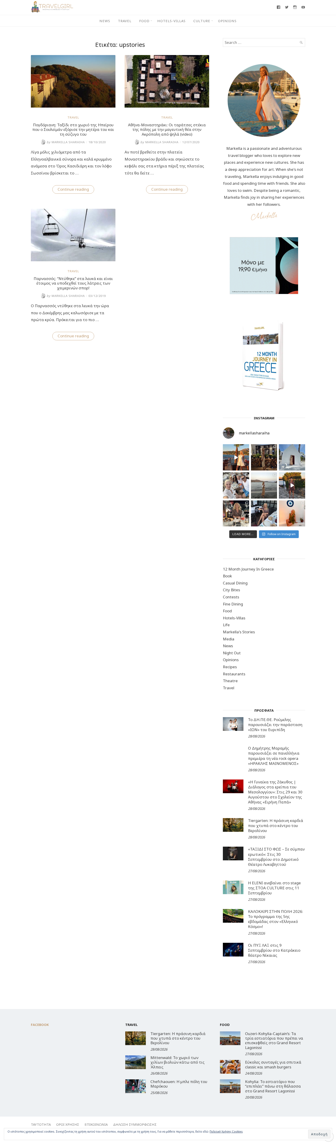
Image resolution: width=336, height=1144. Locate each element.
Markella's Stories (239, 631)
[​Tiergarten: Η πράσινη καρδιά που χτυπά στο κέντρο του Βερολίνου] (233, 825)
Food (144, 20)
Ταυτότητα (41, 1124)
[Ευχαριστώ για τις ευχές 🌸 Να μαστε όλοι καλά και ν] (264, 457)
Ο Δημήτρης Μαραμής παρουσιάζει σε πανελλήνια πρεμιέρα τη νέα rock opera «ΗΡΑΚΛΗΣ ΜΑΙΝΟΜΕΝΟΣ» (273, 755)
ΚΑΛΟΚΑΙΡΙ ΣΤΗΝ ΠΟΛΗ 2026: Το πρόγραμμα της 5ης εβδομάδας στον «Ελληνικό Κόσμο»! (275, 919)
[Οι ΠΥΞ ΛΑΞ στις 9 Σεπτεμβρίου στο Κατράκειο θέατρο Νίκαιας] (233, 949)
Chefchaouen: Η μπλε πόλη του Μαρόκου (178, 1084)
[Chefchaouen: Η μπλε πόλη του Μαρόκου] (135, 1086)
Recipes (230, 666)
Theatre (230, 680)
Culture (201, 20)
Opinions (227, 20)
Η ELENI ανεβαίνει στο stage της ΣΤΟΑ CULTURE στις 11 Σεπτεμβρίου (274, 888)
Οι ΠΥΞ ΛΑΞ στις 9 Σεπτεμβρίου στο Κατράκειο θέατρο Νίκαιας (274, 950)
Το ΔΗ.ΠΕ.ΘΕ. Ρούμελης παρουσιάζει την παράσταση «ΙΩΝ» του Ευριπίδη (275, 724)
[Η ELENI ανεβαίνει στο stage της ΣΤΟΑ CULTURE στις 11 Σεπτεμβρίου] (233, 887)
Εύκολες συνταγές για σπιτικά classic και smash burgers (273, 1064)
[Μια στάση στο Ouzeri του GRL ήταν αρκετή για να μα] (292, 485)
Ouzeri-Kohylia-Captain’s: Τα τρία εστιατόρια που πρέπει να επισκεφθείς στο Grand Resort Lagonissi (274, 1040)
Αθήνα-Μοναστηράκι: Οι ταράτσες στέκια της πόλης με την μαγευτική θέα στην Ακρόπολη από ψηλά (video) (167, 129)
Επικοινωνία (96, 1124)
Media (228, 639)
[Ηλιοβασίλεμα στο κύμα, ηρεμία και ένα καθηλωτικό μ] (236, 457)
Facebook (40, 1024)
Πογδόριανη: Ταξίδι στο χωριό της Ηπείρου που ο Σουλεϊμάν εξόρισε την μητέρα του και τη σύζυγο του (73, 129)
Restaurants (234, 673)
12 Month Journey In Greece (248, 569)
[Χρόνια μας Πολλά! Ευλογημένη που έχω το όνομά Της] (292, 457)
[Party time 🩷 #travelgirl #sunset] (264, 485)
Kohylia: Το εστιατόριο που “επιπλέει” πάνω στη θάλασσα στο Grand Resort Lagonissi (273, 1086)
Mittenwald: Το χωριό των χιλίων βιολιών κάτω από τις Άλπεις (177, 1062)
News (104, 20)
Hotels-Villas (171, 20)
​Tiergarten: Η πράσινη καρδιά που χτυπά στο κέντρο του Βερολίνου (275, 825)
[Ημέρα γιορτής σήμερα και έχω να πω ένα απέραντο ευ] (264, 513)
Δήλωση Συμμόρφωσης (135, 1124)
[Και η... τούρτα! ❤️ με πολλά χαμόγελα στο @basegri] (236, 513)
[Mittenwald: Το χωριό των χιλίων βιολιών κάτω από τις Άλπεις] (135, 1062)
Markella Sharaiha (66, 142)
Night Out (232, 652)
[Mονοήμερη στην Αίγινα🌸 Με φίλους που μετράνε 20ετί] (236, 485)
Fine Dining (233, 604)
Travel (124, 20)
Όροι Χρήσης (67, 1124)
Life (226, 624)
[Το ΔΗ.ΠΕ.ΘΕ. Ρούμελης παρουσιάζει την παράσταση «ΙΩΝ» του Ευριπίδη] (233, 724)
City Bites (231, 589)
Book (227, 576)
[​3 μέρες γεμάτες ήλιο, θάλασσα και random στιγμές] (292, 513)
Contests (231, 597)
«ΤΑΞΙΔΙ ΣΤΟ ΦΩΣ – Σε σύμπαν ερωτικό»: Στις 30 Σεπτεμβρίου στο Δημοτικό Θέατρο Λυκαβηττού (276, 856)
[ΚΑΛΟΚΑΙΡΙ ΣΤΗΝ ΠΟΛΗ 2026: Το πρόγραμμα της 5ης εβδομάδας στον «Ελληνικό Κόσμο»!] (233, 916)
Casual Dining (235, 583)
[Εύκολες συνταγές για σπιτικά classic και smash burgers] (230, 1067)
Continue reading (76, 190)
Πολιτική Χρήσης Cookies (226, 1131)
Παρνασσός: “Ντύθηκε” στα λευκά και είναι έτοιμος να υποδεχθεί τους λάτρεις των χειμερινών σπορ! (73, 283)
